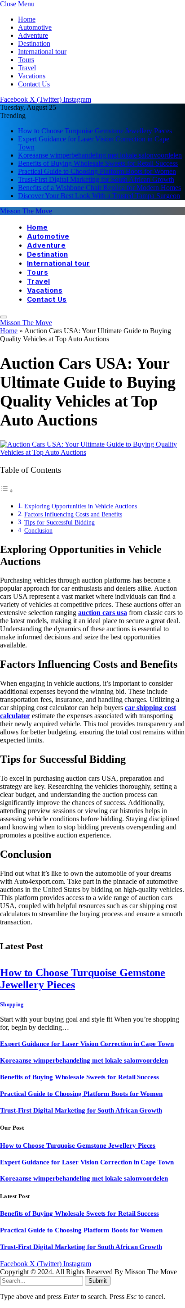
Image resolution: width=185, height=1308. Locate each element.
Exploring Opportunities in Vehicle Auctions (80, 506)
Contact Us (34, 84)
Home (26, 19)
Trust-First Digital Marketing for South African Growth (96, 179)
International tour (42, 51)
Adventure (33, 35)
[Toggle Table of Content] (6, 490)
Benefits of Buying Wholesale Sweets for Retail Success (98, 163)
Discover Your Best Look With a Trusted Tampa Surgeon (99, 195)
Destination (34, 43)
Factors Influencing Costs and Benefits (73, 514)
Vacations (31, 76)
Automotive (35, 27)
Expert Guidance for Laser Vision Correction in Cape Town (87, 1043)
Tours (26, 59)
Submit (97, 1280)
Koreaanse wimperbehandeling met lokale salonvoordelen (100, 155)
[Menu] (3, 317)
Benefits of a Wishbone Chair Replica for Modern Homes (99, 187)
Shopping (12, 1004)
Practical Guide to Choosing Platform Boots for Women (97, 171)
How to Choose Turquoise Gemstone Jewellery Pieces (95, 131)
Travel (27, 68)
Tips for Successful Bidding (59, 522)
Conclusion (38, 530)
